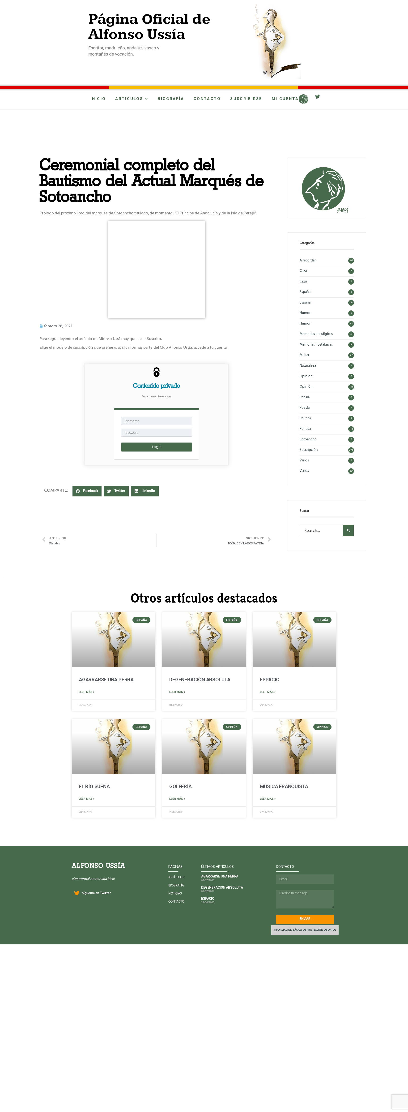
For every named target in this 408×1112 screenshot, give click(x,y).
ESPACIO (270, 679)
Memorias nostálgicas (316, 334)
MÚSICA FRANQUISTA (284, 786)
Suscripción (309, 450)
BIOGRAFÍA (171, 98)
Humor (305, 313)
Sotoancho (308, 439)
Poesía (305, 397)
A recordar (308, 260)
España (305, 292)
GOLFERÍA (180, 786)
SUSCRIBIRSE (246, 98)
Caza (303, 271)
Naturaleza (308, 366)
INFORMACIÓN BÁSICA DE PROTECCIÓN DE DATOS (305, 930)
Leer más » (87, 692)
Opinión (306, 376)
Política (305, 418)
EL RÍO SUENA (94, 786)
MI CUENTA (285, 98)
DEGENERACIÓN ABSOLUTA (199, 679)
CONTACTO (207, 98)
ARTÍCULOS (129, 98)
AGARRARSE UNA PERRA (106, 679)
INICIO (98, 98)
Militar (304, 355)
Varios (304, 460)
